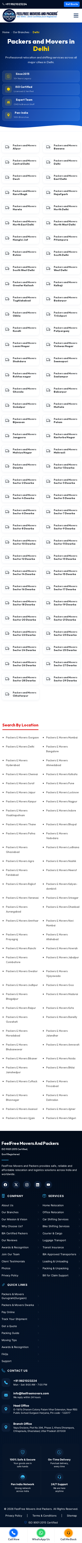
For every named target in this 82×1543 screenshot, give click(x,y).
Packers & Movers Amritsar (22, 920)
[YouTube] (48, 1184)
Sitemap (72, 1515)
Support (7, 1361)
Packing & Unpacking (55, 1268)
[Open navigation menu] (76, 15)
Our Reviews (9, 1240)
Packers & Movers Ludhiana (62, 847)
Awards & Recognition (15, 1247)
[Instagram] (27, 1184)
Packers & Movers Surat (20, 783)
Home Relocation (53, 1205)
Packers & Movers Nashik (61, 861)
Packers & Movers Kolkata (61, 774)
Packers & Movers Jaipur (20, 792)
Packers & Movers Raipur (21, 1007)
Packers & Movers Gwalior (22, 971)
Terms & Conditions (44, 1515)
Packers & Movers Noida (60, 1058)
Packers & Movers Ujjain (20, 1118)
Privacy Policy (10, 1275)
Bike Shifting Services (56, 1226)
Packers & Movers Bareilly (61, 1017)
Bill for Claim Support (55, 1275)
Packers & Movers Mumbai (62, 737)
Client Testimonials (13, 1261)
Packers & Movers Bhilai (60, 1067)
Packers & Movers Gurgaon (22, 737)
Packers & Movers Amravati (62, 1044)
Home (6, 32)
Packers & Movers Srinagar (62, 897)
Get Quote (72, 4)
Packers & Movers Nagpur (61, 801)
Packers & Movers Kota (60, 1007)
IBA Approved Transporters (59, 1254)
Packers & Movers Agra (20, 861)
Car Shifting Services (55, 1219)
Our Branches (21, 32)
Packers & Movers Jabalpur (62, 957)
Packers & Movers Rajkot (21, 883)
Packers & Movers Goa (60, 985)
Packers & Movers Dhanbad (62, 906)
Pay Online (8, 1312)
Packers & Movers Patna (20, 833)
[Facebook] (5, 1184)
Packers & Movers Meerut (61, 870)
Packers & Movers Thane (21, 824)
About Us (7, 1205)
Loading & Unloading (55, 1261)
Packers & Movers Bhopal (61, 824)
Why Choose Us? (12, 1226)
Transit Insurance (53, 1247)
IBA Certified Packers (15, 1233)
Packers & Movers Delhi (20, 746)
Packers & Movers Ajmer (60, 1109)
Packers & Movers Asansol (21, 1109)
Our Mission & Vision (14, 1219)
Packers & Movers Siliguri (61, 1118)
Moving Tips (9, 1340)
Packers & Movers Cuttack (21, 1081)
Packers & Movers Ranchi (21, 948)
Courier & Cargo (52, 1233)
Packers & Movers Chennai (22, 774)
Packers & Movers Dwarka (18, 1305)
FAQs (5, 1354)
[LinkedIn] (37, 1184)
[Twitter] (16, 1184)
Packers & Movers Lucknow (62, 792)
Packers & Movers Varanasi (22, 897)
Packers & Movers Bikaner (21, 1058)
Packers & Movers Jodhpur (22, 985)
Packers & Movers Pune (60, 783)
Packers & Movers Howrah (62, 948)
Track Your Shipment (14, 1319)
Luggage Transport (54, 1240)
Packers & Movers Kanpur (21, 801)
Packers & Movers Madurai (62, 994)
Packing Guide (10, 1333)
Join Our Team (11, 1254)
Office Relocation (53, 1212)
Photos (6, 1268)
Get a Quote (9, 1326)
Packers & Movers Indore (61, 810)
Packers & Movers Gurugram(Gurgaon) (14, 1296)
